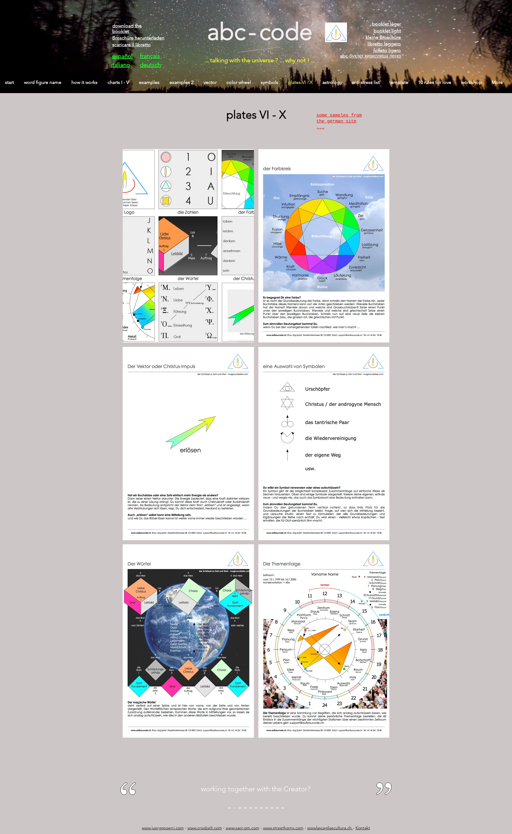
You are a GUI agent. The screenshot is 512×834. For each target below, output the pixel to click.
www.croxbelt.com (205, 827)
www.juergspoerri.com (163, 827)
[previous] (133, 446)
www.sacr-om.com (242, 827)
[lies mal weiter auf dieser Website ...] (277, 808)
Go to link (133, 154)
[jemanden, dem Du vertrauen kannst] (261, 808)
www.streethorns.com (283, 827)
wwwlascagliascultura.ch (330, 827)
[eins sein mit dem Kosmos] (229, 808)
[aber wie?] (272, 808)
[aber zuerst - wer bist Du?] (245, 808)
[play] (377, 732)
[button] (188, 245)
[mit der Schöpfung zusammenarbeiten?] (235, 808)
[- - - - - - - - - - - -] (283, 808)
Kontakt (363, 827)
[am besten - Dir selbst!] (267, 808)
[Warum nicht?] (240, 808)
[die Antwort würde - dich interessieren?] (251, 808)
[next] (378, 446)
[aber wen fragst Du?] (256, 808)
